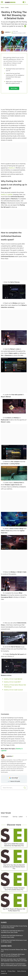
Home (2, 7)
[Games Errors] (10, 2)
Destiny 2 (12, 168)
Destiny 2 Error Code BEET (12, 682)
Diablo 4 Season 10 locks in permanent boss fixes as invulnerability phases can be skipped (13, 964)
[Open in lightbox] (14, 291)
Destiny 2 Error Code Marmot (13, 679)
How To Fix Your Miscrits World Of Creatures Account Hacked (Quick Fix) (14, 867)
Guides (7, 7)
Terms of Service (21, 971)
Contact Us (4, 973)
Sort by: (15, 817)
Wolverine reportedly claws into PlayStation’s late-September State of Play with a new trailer (14, 960)
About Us (3, 971)
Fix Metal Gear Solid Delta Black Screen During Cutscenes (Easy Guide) (14, 927)
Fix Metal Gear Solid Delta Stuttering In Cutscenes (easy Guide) (12, 936)
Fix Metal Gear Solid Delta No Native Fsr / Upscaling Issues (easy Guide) (12, 931)
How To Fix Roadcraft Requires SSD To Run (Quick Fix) (14, 910)
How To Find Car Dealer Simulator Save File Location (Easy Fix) (14, 889)
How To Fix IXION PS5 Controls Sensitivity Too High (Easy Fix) (14, 845)
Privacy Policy (11, 971)
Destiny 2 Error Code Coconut (13, 690)
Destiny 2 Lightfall (6, 195)
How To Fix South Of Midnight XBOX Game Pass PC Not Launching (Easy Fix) (13, 955)
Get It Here (14, 88)
